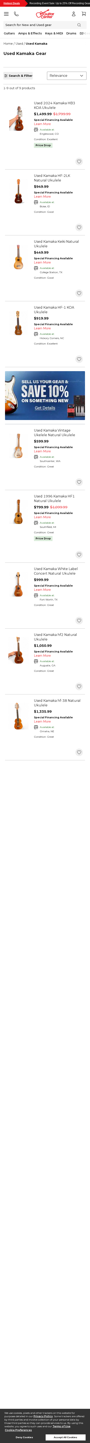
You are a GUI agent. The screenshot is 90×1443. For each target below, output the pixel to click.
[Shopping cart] (83, 13)
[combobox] (67, 76)
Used (19, 44)
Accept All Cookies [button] (65, 1437)
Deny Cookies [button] (24, 1437)
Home (8, 44)
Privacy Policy (43, 1416)
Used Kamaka (36, 44)
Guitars (9, 33)
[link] (58, 105)
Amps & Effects (30, 33)
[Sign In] (73, 13)
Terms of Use (61, 1426)
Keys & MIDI (54, 33)
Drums (71, 33)
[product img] (18, 118)
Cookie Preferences (18, 1430)
